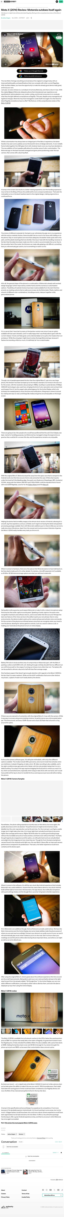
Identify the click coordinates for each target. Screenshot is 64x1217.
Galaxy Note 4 (32, 485)
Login (61, 1)
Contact (24, 1190)
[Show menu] (1, 1)
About (3, 1190)
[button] (32, 1)
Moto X (11, 92)
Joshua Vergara (6, 18)
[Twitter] (54, 1190)
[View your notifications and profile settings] (61, 1152)
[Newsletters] (58, 1190)
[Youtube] (50, 1190)
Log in (56, 1141)
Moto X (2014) (5, 103)
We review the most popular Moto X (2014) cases (21, 1123)
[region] (32, 1160)
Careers (3, 1193)
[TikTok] (62, 1190)
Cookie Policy (26, 1197)
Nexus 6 (45, 485)
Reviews (3, 1128)
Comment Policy (41, 1138)
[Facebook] (43, 1190)
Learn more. (45, 7)
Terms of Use (25, 1193)
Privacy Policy (5, 1197)
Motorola (3, 1130)
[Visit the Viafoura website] (59, 1179)
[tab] (5, 1152)
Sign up (60, 1141)
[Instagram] (46, 1190)
